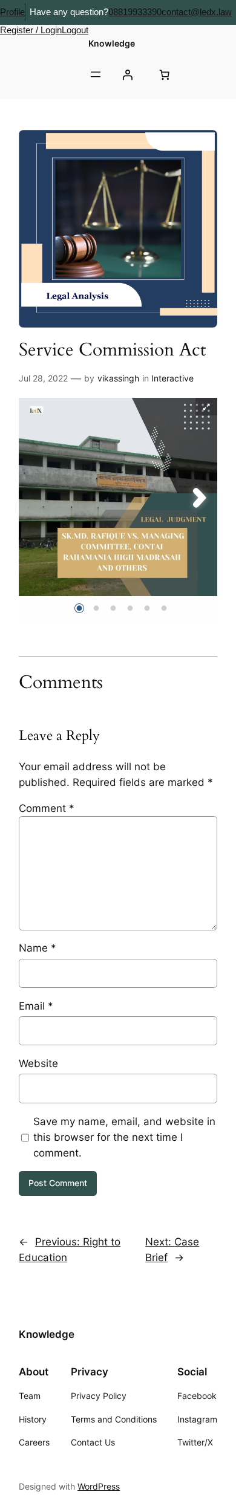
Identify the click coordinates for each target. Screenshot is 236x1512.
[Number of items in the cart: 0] (164, 74)
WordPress (98, 1486)
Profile (12, 12)
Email (36, 1006)
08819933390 (135, 12)
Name (37, 948)
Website (38, 1063)
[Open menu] (95, 74)
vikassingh (118, 378)
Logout (75, 30)
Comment (46, 808)
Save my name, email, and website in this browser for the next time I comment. (124, 1137)
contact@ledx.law (197, 12)
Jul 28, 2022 (43, 378)
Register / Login (31, 30)
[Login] (127, 74)
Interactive (172, 378)
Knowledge (111, 43)
